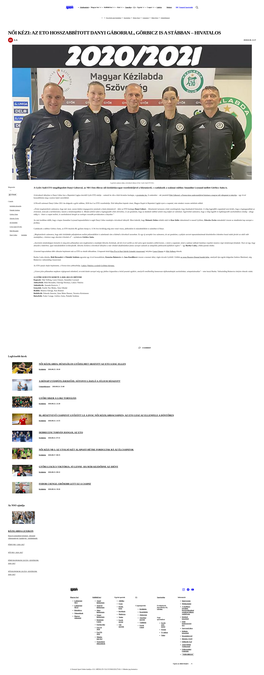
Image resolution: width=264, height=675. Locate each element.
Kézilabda (42, 369)
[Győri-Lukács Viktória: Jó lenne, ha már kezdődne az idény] (22, 476)
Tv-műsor (164, 632)
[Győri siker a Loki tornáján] (22, 407)
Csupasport (146, 18)
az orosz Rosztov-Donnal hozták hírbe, (195, 257)
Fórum (163, 629)
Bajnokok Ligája (100, 621)
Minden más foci (99, 638)
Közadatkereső (187, 636)
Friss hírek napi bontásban (113, 18)
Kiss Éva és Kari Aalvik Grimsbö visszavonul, (127, 251)
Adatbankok (84, 7)
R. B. (16, 40)
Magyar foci (74, 597)
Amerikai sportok (143, 619)
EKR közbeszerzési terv (186, 623)
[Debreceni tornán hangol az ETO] (22, 441)
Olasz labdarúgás (100, 611)
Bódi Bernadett (14, 231)
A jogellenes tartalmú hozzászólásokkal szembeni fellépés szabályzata (188, 610)
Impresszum (186, 601)
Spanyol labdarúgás (100, 606)
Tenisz (121, 617)
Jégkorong (143, 615)
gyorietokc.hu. (141, 195)
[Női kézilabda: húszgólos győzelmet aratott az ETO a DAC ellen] (22, 373)
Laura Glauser (158, 251)
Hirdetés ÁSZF (187, 639)
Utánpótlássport (165, 18)
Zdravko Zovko (14, 218)
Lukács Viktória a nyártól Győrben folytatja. (98, 266)
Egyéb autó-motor (163, 625)
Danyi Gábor (13, 235)
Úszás (121, 604)
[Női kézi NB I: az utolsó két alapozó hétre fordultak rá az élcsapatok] (22, 458)
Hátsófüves (78, 610)
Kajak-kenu (121, 607)
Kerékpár (122, 611)
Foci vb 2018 (99, 628)
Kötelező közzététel (185, 618)
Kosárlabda (144, 612)
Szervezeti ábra (187, 628)
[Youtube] (192, 589)
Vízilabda (143, 622)
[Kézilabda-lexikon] (23, 523)
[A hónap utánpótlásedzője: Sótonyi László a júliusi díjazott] (22, 390)
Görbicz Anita (14, 214)
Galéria (159, 7)
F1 (134, 7)
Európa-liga (101, 625)
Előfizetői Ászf (187, 642)
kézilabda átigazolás (15, 206)
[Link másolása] (10, 190)
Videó (163, 635)
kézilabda (24, 235)
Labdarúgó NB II (78, 606)
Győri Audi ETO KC (16, 227)
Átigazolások (78, 613)
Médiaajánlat (186, 604)
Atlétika (121, 601)
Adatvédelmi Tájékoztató (186, 645)
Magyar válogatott (77, 617)
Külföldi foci (97, 597)
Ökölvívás (122, 614)
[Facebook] (188, 589)
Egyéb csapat (142, 626)
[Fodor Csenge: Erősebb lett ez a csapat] (22, 493)
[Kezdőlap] (70, 7)
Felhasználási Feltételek (186, 650)
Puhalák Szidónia (15, 210)
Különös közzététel (185, 632)
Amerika (128, 7)
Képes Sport (136, 18)
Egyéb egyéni (121, 621)
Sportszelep (161, 597)
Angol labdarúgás (100, 602)
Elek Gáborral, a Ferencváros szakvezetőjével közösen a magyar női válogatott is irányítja (203, 195)
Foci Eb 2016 (99, 633)
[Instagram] (183, 589)
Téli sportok (121, 626)
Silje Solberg (171, 251)
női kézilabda (13, 222)
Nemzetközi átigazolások (101, 643)
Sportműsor (127, 18)
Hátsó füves (154, 18)
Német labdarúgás (100, 616)
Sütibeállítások (188, 654)
